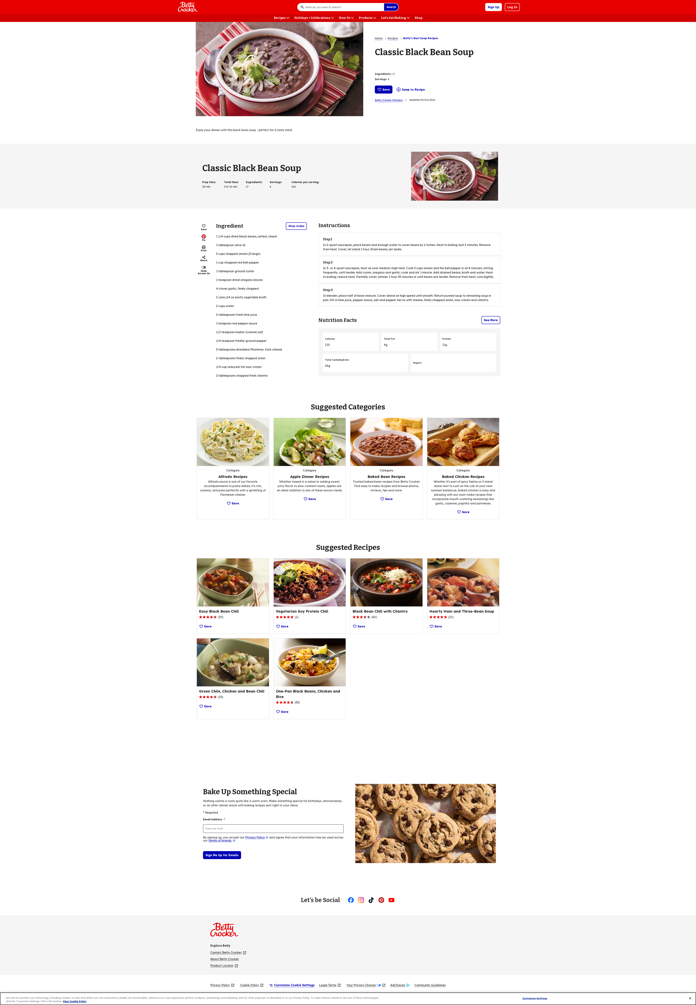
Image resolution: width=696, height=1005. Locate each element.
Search (391, 7)
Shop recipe (296, 226)
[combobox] (343, 7)
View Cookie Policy (75, 1001)
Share (203, 260)
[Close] (690, 998)
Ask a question (436, 62)
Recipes (393, 38)
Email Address (214, 819)
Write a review (415, 62)
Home (379, 38)
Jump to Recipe (413, 89)
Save (386, 89)
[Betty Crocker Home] (187, 7)
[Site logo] (226, 931)
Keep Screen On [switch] (204, 272)
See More (491, 320)
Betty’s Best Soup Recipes (420, 38)
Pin (204, 240)
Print (204, 250)
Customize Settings (534, 998)
